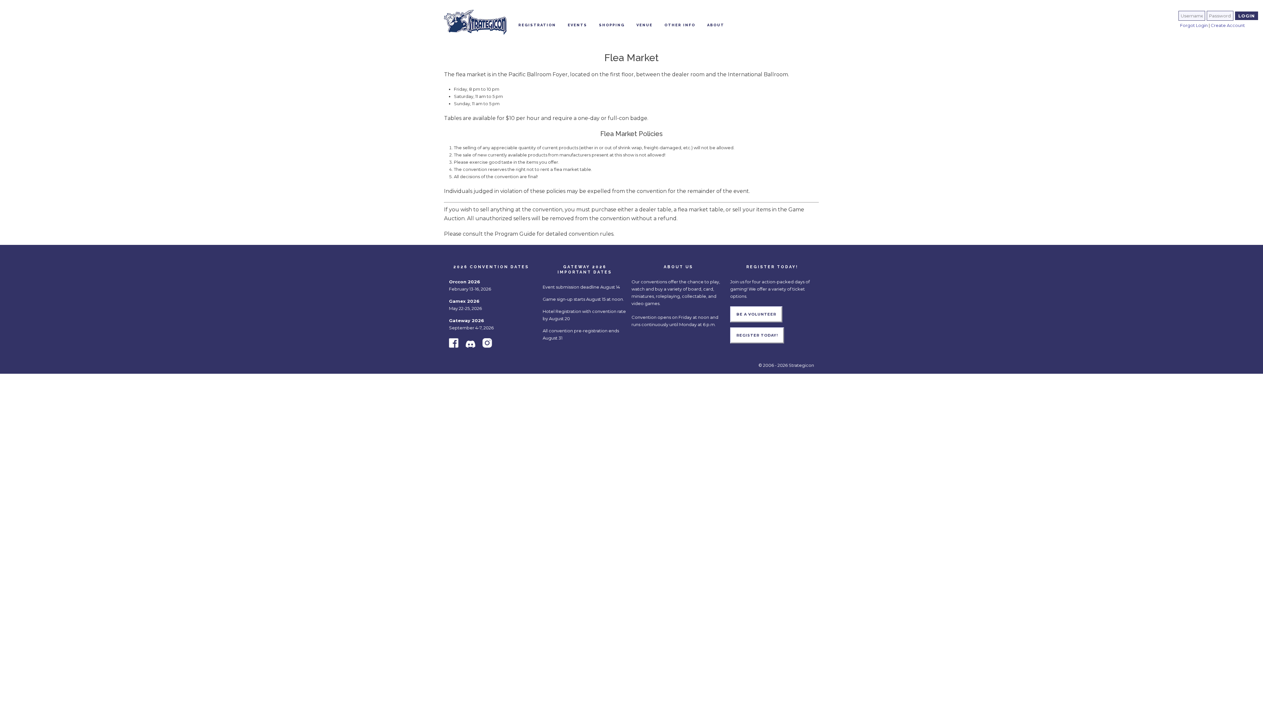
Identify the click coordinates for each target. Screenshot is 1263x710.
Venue (644, 25)
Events (577, 25)
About (715, 25)
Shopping (612, 25)
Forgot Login (1194, 25)
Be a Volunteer (756, 314)
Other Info (679, 25)
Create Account (1228, 25)
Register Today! (757, 335)
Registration (537, 25)
